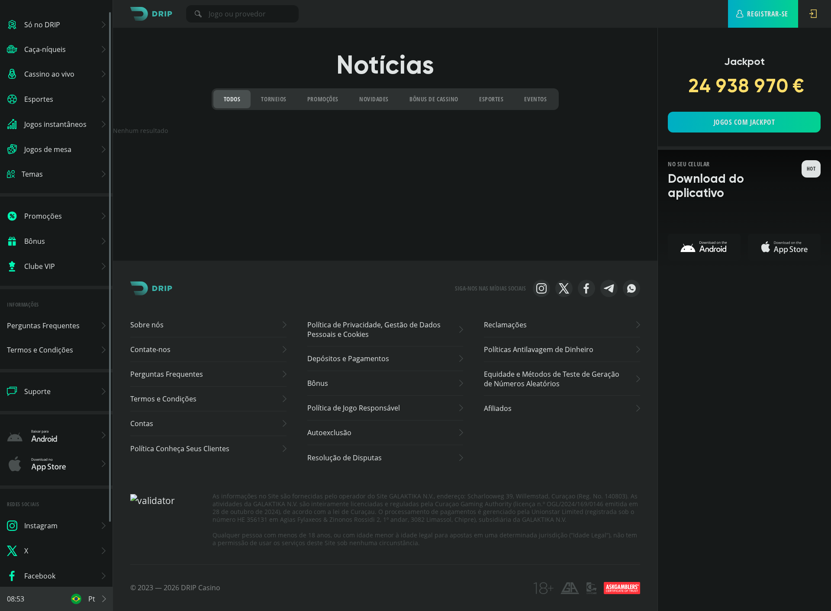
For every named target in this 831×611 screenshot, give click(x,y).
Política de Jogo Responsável (353, 408)
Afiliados (498, 408)
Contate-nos (150, 349)
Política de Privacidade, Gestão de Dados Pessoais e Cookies (374, 329)
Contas (141, 423)
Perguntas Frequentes (166, 374)
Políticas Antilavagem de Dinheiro (538, 349)
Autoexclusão (329, 432)
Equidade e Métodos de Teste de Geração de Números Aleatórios (551, 378)
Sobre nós (147, 325)
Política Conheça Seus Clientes (179, 448)
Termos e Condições (163, 399)
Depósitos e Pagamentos (348, 358)
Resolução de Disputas (344, 457)
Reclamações (505, 325)
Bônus (317, 383)
